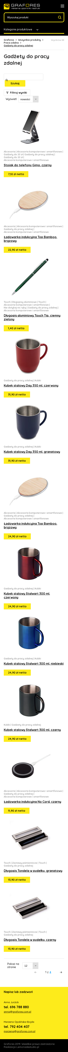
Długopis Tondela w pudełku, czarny (30, 940)
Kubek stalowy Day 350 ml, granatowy (32, 452)
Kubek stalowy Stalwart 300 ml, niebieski (34, 663)
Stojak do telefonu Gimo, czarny (28, 165)
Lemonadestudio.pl (27, 1046)
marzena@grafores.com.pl (19, 1031)
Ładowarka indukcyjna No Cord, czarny (32, 802)
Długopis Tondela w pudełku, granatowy (33, 871)
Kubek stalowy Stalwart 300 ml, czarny (32, 730)
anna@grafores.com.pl (17, 1011)
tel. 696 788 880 (16, 1007)
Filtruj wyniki (18, 92)
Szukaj (15, 83)
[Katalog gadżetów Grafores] (22, 7)
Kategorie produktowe (18, 29)
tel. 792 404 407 (16, 1026)
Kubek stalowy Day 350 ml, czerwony (31, 385)
